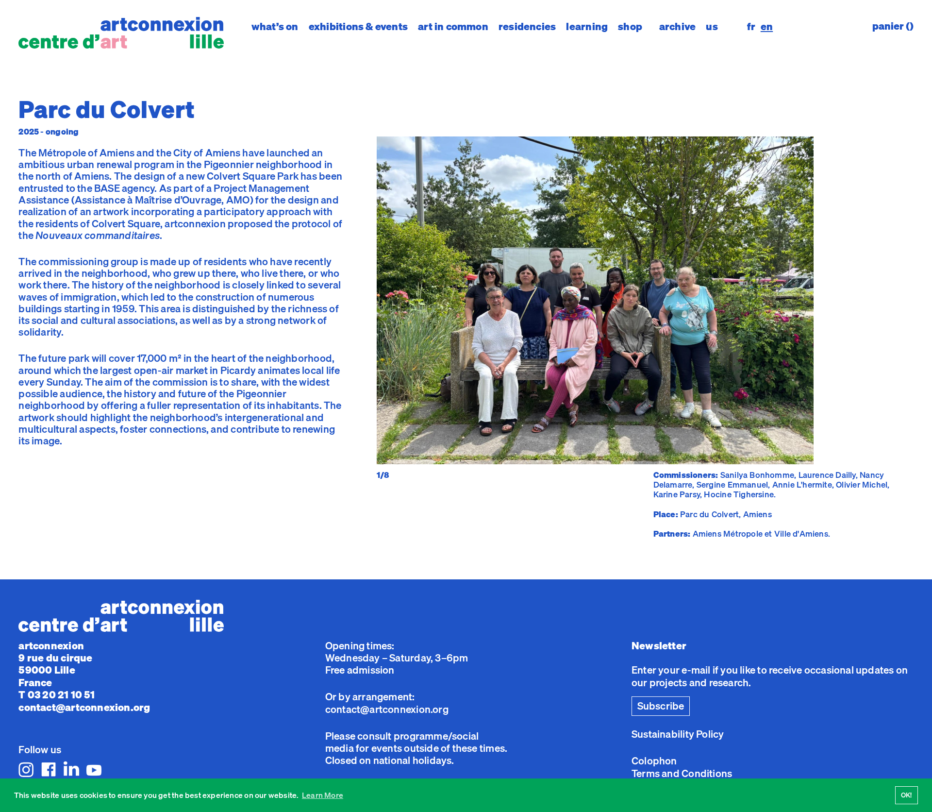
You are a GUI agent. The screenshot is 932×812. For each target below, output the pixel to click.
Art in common (453, 26)
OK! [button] (906, 794)
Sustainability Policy (678, 734)
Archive (677, 26)
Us (711, 26)
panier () (893, 26)
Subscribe (660, 705)
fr (751, 26)
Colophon (654, 760)
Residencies (527, 26)
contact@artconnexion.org (84, 707)
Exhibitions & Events (358, 26)
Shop (630, 26)
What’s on (275, 26)
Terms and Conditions (682, 773)
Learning (587, 26)
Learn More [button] (322, 795)
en (767, 26)
